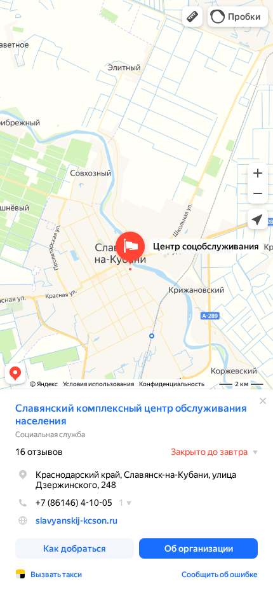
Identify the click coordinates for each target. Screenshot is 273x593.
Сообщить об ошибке (220, 574)
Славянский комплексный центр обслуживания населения (131, 414)
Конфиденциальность (171, 383)
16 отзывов (39, 452)
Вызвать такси (56, 574)
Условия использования (98, 383)
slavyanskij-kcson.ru (76, 520)
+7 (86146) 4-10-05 (74, 503)
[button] (192, 16)
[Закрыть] (263, 401)
